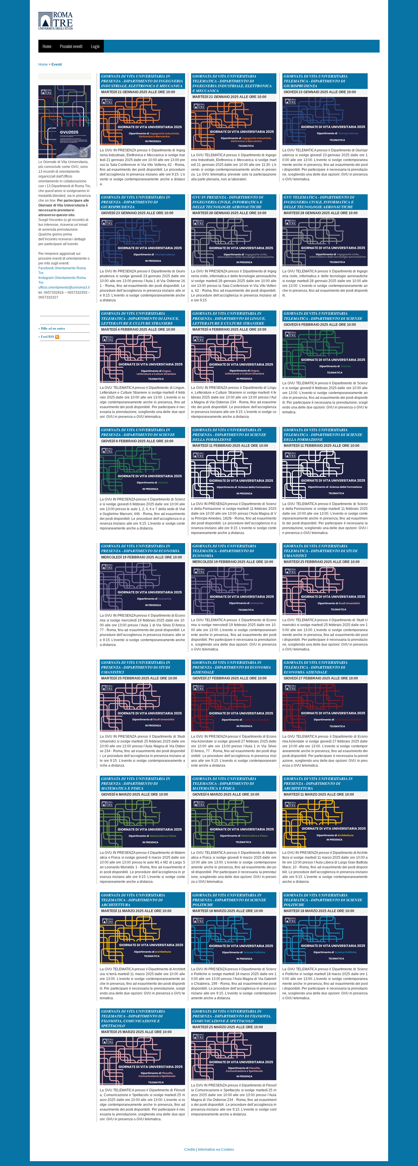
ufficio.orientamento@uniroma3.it (64, 287)
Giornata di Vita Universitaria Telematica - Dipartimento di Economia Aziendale (316, 667)
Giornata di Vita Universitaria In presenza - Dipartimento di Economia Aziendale (232, 667)
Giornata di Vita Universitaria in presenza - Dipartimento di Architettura (318, 783)
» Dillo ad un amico (51, 328)
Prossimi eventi (71, 46)
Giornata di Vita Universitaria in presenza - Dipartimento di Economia (140, 548)
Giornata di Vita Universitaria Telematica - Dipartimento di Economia (224, 550)
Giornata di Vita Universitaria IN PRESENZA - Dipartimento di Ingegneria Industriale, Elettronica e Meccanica (142, 81)
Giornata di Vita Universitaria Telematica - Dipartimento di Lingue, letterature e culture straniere (140, 318)
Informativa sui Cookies (216, 1150)
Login (95, 46)
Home (47, 46)
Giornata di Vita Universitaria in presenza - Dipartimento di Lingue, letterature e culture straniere (229, 318)
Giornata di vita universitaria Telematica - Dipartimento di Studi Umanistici (320, 550)
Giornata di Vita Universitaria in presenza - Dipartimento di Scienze (138, 432)
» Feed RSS (46, 336)
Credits (189, 1150)
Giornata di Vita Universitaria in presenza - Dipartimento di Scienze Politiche (229, 899)
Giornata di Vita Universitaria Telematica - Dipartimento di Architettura (133, 899)
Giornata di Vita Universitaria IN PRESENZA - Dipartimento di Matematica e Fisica (135, 783)
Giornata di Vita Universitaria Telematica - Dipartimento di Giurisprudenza (316, 81)
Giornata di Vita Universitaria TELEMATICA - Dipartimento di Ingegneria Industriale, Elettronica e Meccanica (232, 83)
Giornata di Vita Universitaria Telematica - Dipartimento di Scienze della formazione (323, 434)
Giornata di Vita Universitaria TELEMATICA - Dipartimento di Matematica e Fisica (224, 783)
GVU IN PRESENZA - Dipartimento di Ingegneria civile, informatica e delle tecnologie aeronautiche (228, 202)
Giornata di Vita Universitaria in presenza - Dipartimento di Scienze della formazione (229, 434)
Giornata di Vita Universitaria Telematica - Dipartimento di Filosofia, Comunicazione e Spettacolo (133, 1018)
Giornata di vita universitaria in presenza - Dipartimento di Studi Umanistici (135, 667)
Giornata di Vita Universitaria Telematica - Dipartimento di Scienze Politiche (323, 899)
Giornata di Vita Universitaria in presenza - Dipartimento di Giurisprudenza (135, 202)
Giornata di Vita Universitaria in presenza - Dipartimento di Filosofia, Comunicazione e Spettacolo (232, 1016)
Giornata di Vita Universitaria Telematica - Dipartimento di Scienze (323, 316)
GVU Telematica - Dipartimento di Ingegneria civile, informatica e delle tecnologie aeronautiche (319, 202)
